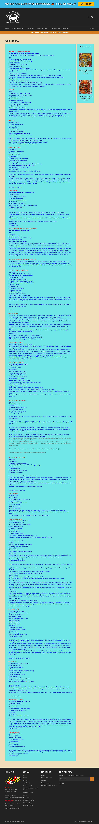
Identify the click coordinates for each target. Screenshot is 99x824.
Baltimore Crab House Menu (59, 28)
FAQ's (24, 795)
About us (25, 780)
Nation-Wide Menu (17, 28)
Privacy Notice (27, 803)
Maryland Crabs (42, 28)
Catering (30, 28)
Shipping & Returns (28, 800)
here (14, 802)
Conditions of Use (28, 805)
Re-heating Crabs (28, 792)
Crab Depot (11, 821)
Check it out (86, 4)
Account (92, 28)
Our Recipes (26, 797)
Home (7, 28)
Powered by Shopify (19, 821)
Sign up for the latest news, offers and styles (71, 775)
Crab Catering (17, 800)
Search (25, 775)
